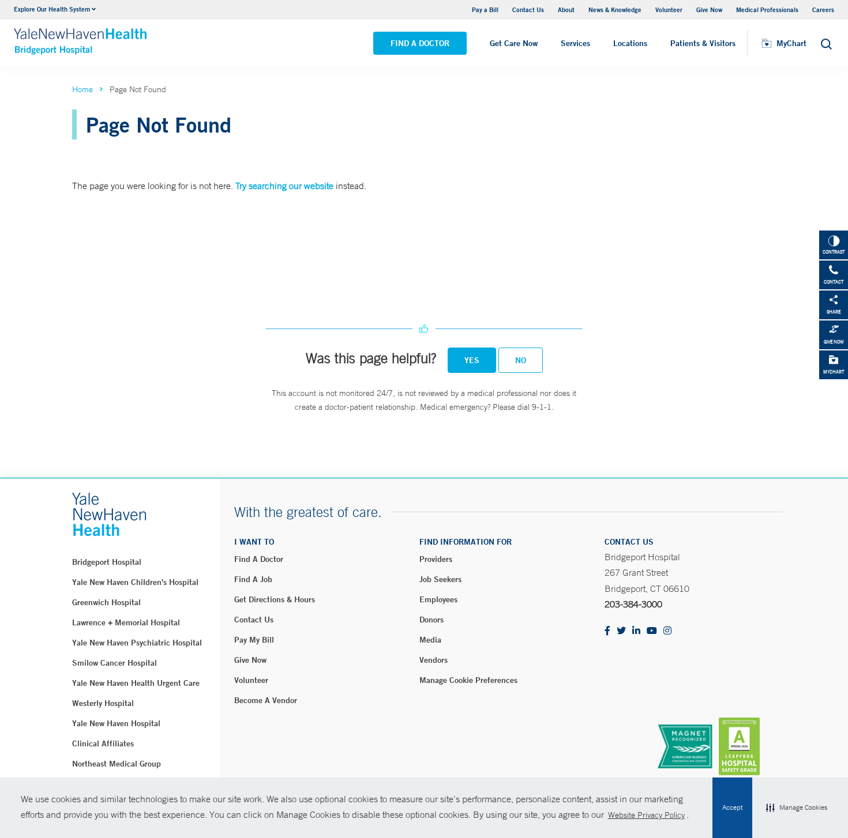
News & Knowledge (614, 9)
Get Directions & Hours (274, 599)
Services (575, 43)
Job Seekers (440, 579)
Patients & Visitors (703, 43)
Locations (630, 43)
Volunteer (668, 9)
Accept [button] (732, 807)
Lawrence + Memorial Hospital (126, 622)
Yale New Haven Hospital (116, 723)
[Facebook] (607, 631)
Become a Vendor (265, 700)
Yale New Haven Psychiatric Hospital (137, 642)
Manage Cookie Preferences (468, 680)
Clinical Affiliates (103, 743)
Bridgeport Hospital (106, 562)
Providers (435, 559)
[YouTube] (652, 631)
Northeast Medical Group (116, 763)
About (566, 9)
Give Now (709, 9)
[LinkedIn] (636, 631)
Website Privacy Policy (646, 815)
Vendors (433, 660)
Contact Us (528, 9)
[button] (797, 808)
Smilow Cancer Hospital (114, 663)
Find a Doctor (420, 43)
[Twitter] (621, 631)
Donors (431, 619)
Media (430, 640)
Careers (823, 9)
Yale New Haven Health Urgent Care (136, 683)
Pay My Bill (254, 640)
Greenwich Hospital (106, 602)
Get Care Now (514, 43)
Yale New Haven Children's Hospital (135, 582)
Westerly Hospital (103, 703)
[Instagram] (667, 631)
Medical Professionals (767, 9)
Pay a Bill (485, 9)
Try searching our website (284, 185)
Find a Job (253, 579)
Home (82, 89)
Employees (438, 599)
